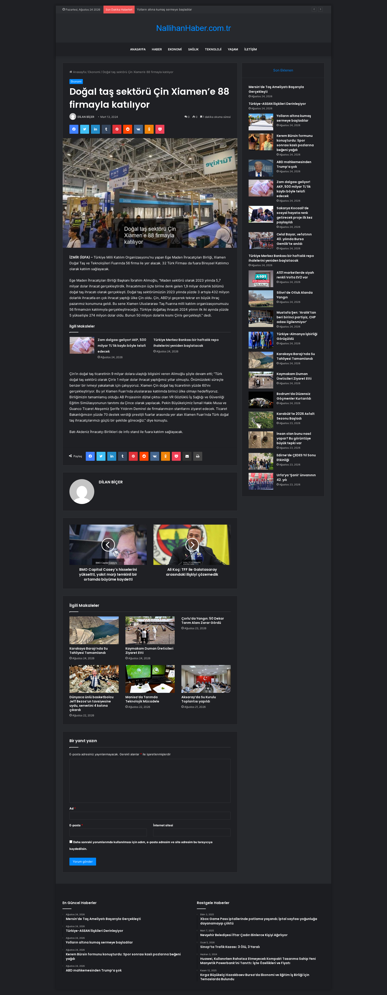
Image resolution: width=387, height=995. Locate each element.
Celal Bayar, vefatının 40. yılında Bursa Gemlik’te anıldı (294, 239)
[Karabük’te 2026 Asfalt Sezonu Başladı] (261, 419)
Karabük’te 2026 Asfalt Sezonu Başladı (296, 416)
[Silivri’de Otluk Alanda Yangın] (261, 298)
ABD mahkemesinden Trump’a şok (294, 164)
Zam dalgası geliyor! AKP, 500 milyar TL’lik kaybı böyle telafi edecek (122, 346)
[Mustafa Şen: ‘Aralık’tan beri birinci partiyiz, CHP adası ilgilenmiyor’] (261, 318)
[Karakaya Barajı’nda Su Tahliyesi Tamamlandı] (94, 630)
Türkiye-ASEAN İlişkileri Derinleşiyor (277, 103)
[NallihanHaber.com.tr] (193, 28)
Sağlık (193, 49)
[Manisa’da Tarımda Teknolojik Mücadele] (150, 679)
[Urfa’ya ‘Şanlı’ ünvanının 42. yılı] (261, 481)
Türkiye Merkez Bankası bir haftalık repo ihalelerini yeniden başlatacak (281, 258)
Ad (72, 808)
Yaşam (233, 49)
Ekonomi (175, 49)
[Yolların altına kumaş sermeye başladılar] (261, 122)
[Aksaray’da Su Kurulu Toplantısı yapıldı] (206, 679)
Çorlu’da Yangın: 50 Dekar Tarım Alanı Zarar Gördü (202, 620)
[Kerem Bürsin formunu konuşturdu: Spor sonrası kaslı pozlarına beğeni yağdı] (261, 142)
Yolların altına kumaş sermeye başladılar (164, 9)
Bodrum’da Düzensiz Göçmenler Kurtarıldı (294, 396)
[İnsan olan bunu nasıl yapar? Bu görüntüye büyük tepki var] (261, 439)
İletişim (250, 49)
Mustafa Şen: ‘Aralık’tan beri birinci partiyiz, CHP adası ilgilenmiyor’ (296, 317)
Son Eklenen (283, 70)
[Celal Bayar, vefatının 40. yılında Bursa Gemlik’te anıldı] (261, 240)
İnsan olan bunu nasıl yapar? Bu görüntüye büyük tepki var (294, 438)
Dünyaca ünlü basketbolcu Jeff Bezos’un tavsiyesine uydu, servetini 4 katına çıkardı (91, 703)
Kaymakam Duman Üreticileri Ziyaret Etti (149, 650)
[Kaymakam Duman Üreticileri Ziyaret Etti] (150, 630)
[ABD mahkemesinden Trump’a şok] (261, 168)
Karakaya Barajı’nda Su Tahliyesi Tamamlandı (88, 650)
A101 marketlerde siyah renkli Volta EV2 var (295, 275)
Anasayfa (138, 49)
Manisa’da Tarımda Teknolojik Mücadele (142, 699)
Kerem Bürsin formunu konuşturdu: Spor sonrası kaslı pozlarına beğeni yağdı (295, 143)
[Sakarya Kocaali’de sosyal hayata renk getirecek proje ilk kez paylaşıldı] (261, 214)
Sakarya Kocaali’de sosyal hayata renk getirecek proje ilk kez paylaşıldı (294, 215)
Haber (157, 49)
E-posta (76, 825)
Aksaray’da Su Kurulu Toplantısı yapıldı (198, 699)
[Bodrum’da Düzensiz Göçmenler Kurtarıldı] (261, 400)
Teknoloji (213, 49)
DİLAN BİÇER (85, 116)
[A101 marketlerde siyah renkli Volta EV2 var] (261, 278)
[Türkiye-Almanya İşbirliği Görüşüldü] (261, 340)
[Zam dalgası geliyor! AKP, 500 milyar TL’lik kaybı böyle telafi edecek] (82, 345)
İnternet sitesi (163, 825)
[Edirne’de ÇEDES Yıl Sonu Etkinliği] (261, 461)
